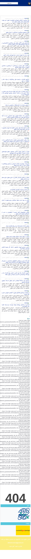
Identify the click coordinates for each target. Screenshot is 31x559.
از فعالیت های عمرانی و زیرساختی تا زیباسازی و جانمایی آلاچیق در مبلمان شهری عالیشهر (15, 66)
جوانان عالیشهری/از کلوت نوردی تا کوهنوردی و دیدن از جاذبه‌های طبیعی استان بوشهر (15, 213)
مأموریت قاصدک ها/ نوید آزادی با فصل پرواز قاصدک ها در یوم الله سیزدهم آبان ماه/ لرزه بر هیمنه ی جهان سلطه (15, 274)
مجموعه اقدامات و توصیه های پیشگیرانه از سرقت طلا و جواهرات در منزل (15, 80)
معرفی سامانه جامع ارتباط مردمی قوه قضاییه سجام (17, 226)
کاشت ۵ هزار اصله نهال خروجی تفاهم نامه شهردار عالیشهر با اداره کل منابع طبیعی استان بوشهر (15, 128)
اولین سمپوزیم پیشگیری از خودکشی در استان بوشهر (17, 32)
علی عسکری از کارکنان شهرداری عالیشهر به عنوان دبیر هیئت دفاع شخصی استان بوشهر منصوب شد (15, 21)
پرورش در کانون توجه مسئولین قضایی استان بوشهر (17, 237)
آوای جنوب (11, 546)
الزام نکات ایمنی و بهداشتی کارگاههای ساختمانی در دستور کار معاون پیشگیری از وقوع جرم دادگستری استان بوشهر (15, 261)
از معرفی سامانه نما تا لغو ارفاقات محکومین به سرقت (17, 105)
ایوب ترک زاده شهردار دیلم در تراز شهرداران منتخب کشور (16, 55)
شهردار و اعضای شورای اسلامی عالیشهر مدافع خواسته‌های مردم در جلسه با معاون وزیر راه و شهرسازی (15, 152)
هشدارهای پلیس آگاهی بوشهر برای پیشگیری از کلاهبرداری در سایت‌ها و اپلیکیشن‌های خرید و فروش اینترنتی (15, 43)
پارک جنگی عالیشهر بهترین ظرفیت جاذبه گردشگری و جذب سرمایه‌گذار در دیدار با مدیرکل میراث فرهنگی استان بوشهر (15, 140)
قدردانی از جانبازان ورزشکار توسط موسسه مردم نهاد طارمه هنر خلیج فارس (15, 305)
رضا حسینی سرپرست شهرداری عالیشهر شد (19, 190)
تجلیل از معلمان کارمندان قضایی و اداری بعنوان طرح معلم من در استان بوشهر (15, 178)
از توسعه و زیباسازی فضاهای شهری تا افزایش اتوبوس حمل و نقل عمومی (15, 293)
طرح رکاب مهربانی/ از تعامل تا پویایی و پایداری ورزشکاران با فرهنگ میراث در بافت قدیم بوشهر (15, 164)
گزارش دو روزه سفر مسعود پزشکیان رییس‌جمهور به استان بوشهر (15, 201)
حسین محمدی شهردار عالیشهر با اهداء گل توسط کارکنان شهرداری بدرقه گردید (15, 248)
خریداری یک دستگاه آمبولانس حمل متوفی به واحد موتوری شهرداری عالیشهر (15, 281)
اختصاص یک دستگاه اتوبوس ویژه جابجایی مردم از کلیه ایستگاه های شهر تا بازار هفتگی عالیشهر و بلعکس (15, 116)
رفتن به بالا (4, 550)
